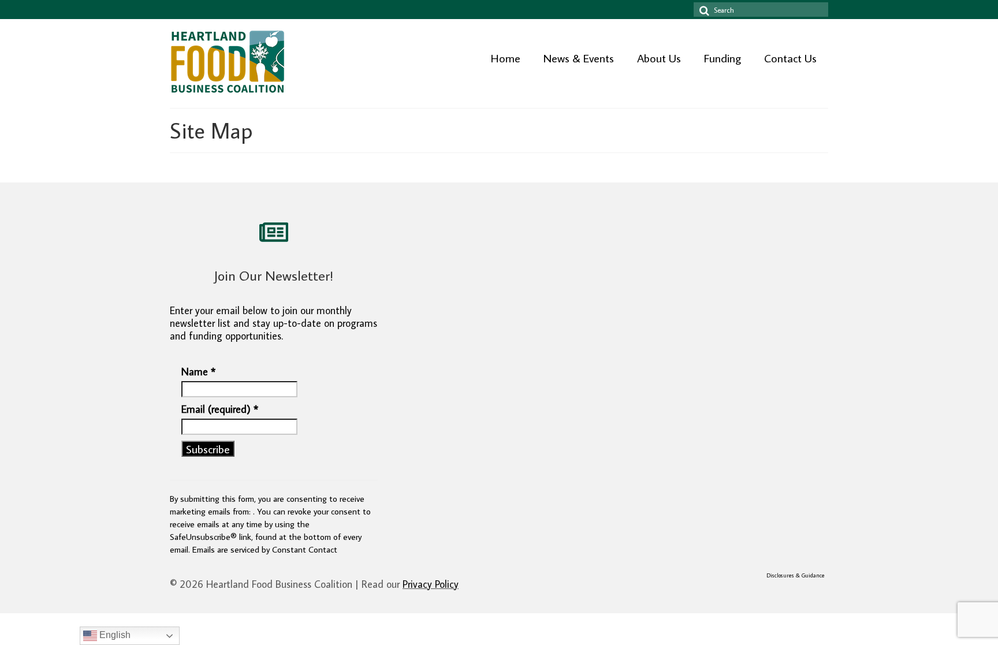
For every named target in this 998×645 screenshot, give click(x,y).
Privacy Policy (431, 584)
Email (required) (219, 409)
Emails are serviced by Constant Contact (264, 549)
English (114, 635)
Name (198, 372)
